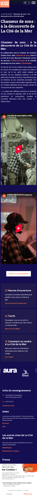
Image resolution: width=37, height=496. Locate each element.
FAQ (3, 426)
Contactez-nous (8, 405)
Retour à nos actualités (19, 274)
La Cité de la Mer (6, 14)
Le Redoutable (26, 63)
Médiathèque (7, 448)
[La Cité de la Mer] (4, 3)
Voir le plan (9, 357)
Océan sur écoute (18, 61)
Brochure (5, 423)
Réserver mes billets (12, 329)
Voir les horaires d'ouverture (15, 303)
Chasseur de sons (22, 55)
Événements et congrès (10, 451)
